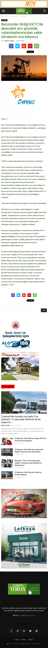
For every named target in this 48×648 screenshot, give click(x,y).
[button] (44, 11)
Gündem (24, 16)
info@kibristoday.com (27, 615)
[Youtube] (36, 631)
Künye (17, 640)
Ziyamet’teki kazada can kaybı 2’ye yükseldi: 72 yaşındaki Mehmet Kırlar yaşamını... (21, 419)
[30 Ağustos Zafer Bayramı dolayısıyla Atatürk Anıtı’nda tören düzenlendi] (7, 452)
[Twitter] (30, 631)
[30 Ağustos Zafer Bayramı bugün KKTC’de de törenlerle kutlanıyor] (7, 441)
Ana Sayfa (4, 16)
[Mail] (24, 631)
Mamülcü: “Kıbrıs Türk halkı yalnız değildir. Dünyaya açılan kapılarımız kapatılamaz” (28, 463)
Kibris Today (9, 41)
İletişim (30, 640)
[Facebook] (11, 631)
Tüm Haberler (14, 16)
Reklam (23, 640)
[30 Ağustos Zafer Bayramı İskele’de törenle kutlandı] (7, 475)
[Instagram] (17, 631)
